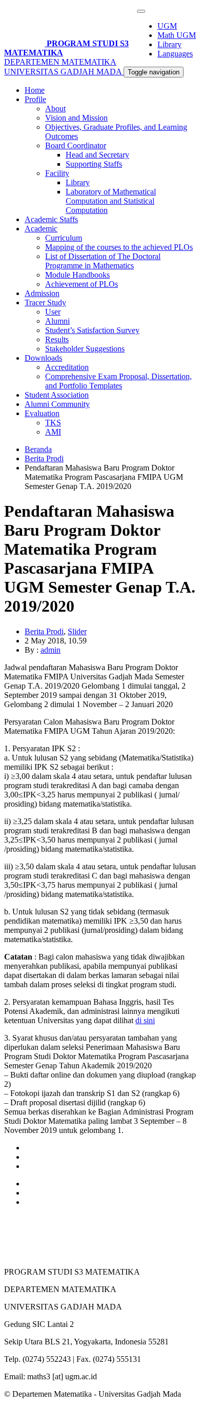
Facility (57, 173)
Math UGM (176, 35)
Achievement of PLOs (81, 284)
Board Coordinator (75, 145)
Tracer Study (45, 302)
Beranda (38, 449)
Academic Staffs (51, 219)
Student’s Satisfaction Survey (92, 330)
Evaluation (42, 413)
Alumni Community (57, 404)
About (55, 108)
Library (169, 44)
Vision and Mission (76, 117)
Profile (35, 99)
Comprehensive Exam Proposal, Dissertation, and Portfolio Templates (118, 381)
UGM (167, 26)
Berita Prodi (44, 458)
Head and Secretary (97, 154)
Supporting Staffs (94, 164)
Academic (41, 228)
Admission (42, 293)
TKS (53, 422)
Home (35, 90)
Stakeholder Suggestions (85, 348)
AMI (53, 431)
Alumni (57, 321)
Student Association (57, 394)
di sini (145, 1020)
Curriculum (63, 237)
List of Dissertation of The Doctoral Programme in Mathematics (103, 261)
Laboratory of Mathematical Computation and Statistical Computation (111, 200)
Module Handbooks (77, 274)
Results (57, 339)
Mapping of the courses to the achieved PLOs (119, 247)
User (53, 311)
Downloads (43, 358)
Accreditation (67, 367)
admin (51, 650)
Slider (77, 631)
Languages (175, 53)
